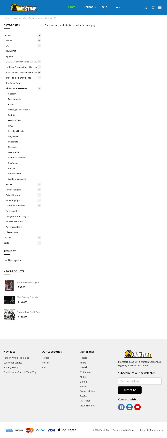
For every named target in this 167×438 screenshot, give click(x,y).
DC (7, 45)
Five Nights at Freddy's (19, 109)
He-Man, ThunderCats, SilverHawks (23, 67)
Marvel (9, 40)
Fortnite (12, 115)
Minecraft (13, 141)
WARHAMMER (15, 173)
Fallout (11, 104)
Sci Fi (105, 7)
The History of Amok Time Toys (21, 372)
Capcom (12, 93)
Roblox (11, 168)
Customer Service (13, 362)
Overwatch (13, 152)
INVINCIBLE (11, 51)
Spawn (9, 56)
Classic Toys (12, 232)
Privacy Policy (11, 367)
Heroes (71, 7)
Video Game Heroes (16, 88)
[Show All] (117, 7)
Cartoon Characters (15, 205)
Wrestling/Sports (14, 200)
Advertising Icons (14, 226)
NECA (83, 376)
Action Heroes (13, 195)
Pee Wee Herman (14, 221)
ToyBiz (83, 396)
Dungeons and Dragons (18, 216)
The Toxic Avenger (15, 82)
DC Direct (85, 400)
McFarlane (85, 372)
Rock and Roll (12, 210)
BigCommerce (132, 430)
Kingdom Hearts (16, 130)
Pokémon (13, 163)
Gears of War (15, 120)
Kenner (83, 386)
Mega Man (13, 136)
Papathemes (156, 430)
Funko (83, 362)
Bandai (83, 381)
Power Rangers (13, 189)
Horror (89, 7)
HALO (11, 125)
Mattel (83, 367)
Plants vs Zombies (17, 157)
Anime (9, 184)
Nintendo (12, 147)
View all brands (88, 405)
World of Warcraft (17, 178)
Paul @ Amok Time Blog (16, 357)
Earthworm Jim (15, 99)
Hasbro (84, 357)
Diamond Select (88, 391)
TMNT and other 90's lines (18, 77)
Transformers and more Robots (21, 72)
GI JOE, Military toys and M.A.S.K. (21, 61)
